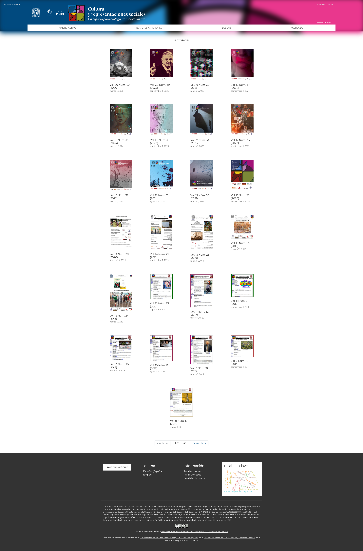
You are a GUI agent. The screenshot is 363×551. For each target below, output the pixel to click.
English (147, 474)
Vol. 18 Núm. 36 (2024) (119, 142)
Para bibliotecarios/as (195, 478)
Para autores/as (192, 474)
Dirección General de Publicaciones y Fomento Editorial (229, 538)
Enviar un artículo (116, 467)
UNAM (167, 540)
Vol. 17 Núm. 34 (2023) (199, 142)
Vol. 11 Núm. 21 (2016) (239, 302)
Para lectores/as (192, 471)
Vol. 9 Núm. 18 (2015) (199, 370)
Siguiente (200, 443)
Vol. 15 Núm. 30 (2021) (199, 197)
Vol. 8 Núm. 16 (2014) (178, 422)
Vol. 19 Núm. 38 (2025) (199, 86)
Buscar (226, 28)
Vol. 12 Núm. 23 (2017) (159, 305)
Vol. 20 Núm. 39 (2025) (160, 86)
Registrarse (320, 4)
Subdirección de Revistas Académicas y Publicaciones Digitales (169, 538)
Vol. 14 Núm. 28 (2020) (119, 256)
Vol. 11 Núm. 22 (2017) (199, 313)
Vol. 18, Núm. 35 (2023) (159, 142)
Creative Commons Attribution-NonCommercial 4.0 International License (194, 532)
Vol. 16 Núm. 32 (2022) (119, 197)
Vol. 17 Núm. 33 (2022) (240, 142)
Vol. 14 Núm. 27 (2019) (159, 256)
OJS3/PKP (193, 540)
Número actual (67, 28)
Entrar (330, 4)
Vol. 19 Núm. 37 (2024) (240, 86)
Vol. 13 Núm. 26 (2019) (199, 256)
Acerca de (297, 28)
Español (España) (13, 4)
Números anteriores (149, 28)
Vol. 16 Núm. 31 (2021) (159, 197)
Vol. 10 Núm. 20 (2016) (119, 366)
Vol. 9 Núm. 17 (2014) (239, 362)
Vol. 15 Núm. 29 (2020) (240, 197)
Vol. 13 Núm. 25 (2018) (240, 245)
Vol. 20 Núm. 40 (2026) (120, 86)
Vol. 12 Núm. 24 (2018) (119, 317)
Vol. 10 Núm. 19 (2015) (159, 367)
